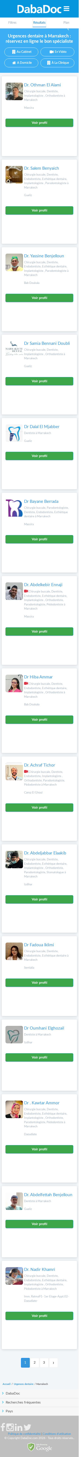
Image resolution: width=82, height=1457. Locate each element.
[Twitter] (27, 1429)
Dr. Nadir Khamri (39, 1270)
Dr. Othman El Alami (42, 85)
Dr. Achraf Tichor (39, 765)
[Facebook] (2, 1429)
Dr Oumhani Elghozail (44, 1028)
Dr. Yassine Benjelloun (44, 256)
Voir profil (39, 123)
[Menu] (66, 8)
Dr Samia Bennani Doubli (47, 344)
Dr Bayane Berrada (41, 502)
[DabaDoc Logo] (39, 9)
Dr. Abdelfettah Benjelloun (48, 1195)
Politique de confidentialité (24, 1434)
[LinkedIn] (18, 1429)
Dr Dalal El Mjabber (41, 427)
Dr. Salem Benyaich (41, 168)
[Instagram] (10, 1429)
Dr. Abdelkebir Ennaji (43, 585)
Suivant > (53, 1363)
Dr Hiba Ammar (38, 677)
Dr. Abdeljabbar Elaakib (45, 853)
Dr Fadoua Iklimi (39, 945)
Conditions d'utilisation (57, 1434)
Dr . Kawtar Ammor (41, 1103)
